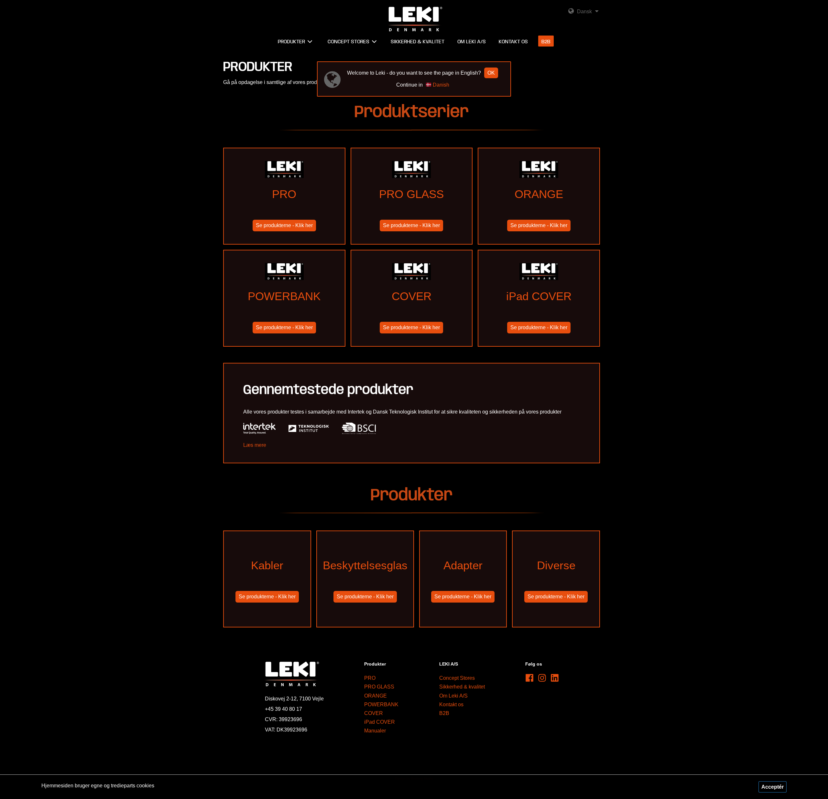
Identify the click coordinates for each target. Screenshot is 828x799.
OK (491, 73)
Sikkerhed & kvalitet (462, 686)
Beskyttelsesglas (365, 579)
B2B (444, 713)
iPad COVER (539, 310)
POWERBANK (284, 310)
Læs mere (254, 445)
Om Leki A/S (453, 696)
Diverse (556, 579)
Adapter (462, 579)
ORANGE (538, 208)
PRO (284, 208)
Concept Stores (457, 678)
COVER (411, 310)
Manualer (375, 730)
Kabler (267, 579)
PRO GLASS (411, 208)
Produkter (291, 42)
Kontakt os (451, 704)
